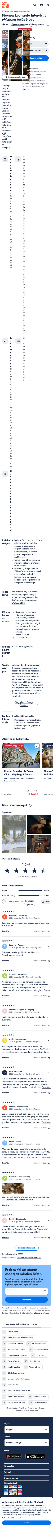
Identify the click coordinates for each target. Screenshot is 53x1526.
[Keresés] (35, 5)
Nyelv (7, 1423)
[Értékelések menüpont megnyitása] (48, 917)
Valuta (7, 1437)
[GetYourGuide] (5, 5)
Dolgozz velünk (11, 1478)
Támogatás (9, 1466)
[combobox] (30, 904)
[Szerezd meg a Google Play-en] (13, 1456)
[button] (5, 55)
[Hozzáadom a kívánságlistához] (36, 746)
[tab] (21, 1324)
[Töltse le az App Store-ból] (35, 1456)
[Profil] (48, 5)
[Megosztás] (48, 25)
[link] (21, 770)
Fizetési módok (10, 1483)
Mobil (6, 1451)
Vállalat (7, 1472)
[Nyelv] (41, 5)
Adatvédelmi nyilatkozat (39, 1313)
